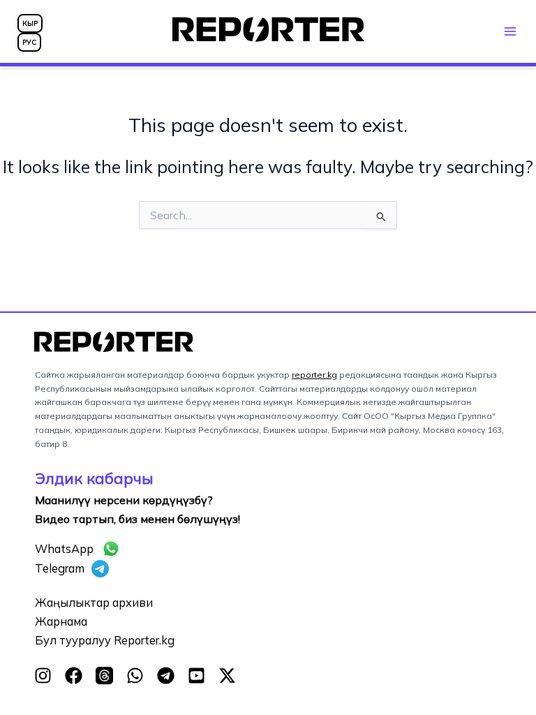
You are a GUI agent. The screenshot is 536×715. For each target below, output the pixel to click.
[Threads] (104, 676)
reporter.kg (314, 374)
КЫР (30, 23)
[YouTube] (196, 676)
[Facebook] (74, 676)
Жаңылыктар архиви (94, 603)
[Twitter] (227, 676)
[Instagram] (43, 676)
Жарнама (61, 621)
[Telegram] (166, 676)
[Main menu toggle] (510, 31)
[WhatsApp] (135, 676)
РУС (29, 42)
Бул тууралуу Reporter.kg (104, 640)
